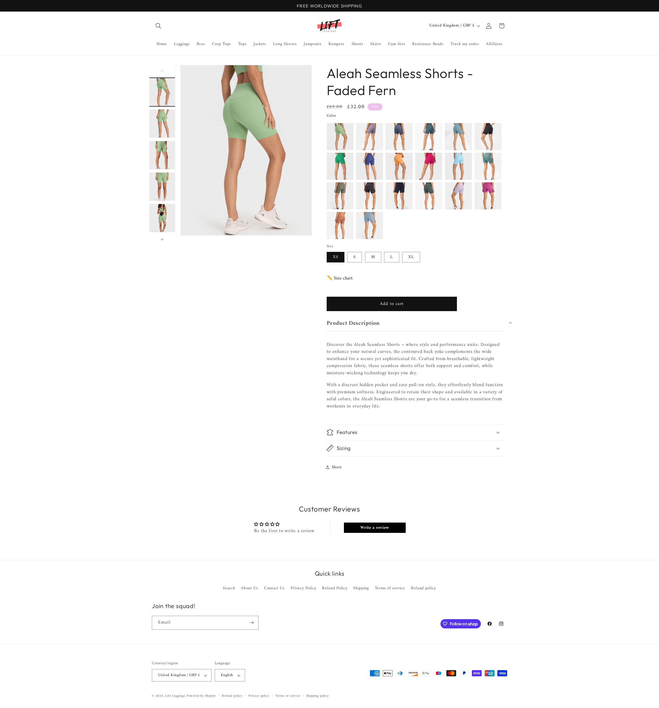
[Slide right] (162, 239)
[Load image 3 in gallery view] (162, 155)
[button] (158, 25)
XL (411, 257)
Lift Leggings (175, 696)
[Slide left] (162, 70)
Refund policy (423, 588)
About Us (249, 588)
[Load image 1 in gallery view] (162, 92)
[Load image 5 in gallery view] (162, 218)
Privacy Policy (303, 588)
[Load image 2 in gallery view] (162, 123)
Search (229, 588)
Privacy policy (258, 695)
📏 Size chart (340, 278)
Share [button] (337, 467)
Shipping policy (317, 695)
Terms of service (390, 588)
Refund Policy (334, 588)
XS (335, 257)
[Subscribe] (251, 623)
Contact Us (274, 588)
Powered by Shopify (201, 696)
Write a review (374, 527)
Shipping (361, 588)
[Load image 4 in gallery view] (162, 186)
